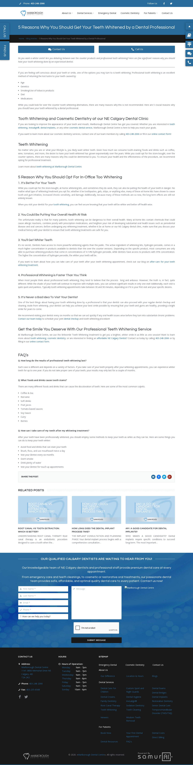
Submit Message (96, 640)
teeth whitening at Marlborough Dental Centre (59, 166)
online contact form (161, 134)
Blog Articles (31, 38)
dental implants (48, 127)
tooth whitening (61, 204)
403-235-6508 (33, 689)
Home (21, 38)
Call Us (139, 49)
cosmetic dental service (80, 127)
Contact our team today (30, 318)
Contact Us (58, 49)
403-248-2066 (37, 3)
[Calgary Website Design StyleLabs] (155, 756)
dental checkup (71, 318)
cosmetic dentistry (56, 338)
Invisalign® (34, 127)
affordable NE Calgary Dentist (111, 338)
